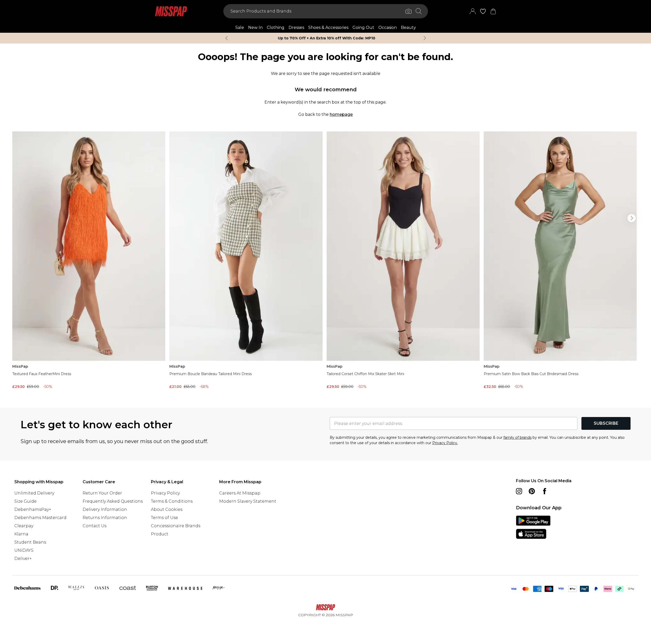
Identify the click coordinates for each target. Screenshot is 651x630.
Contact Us (94, 525)
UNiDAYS (24, 550)
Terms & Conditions (172, 501)
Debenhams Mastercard (40, 517)
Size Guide (25, 501)
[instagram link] (519, 491)
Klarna (21, 534)
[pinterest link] (532, 491)
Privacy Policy (165, 493)
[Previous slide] (226, 38)
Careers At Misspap (239, 493)
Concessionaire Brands (175, 525)
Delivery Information (105, 509)
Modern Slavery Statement (247, 501)
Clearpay (23, 525)
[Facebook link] (545, 491)
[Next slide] (425, 38)
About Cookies (166, 509)
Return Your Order (102, 493)
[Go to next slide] (631, 218)
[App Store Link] (533, 527)
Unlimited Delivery (34, 493)
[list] (325, 261)
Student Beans (30, 542)
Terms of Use (164, 517)
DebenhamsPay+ (32, 509)
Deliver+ (23, 558)
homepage (341, 114)
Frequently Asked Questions (113, 501)
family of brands (517, 437)
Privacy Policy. (445, 443)
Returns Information (105, 517)
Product (159, 534)
